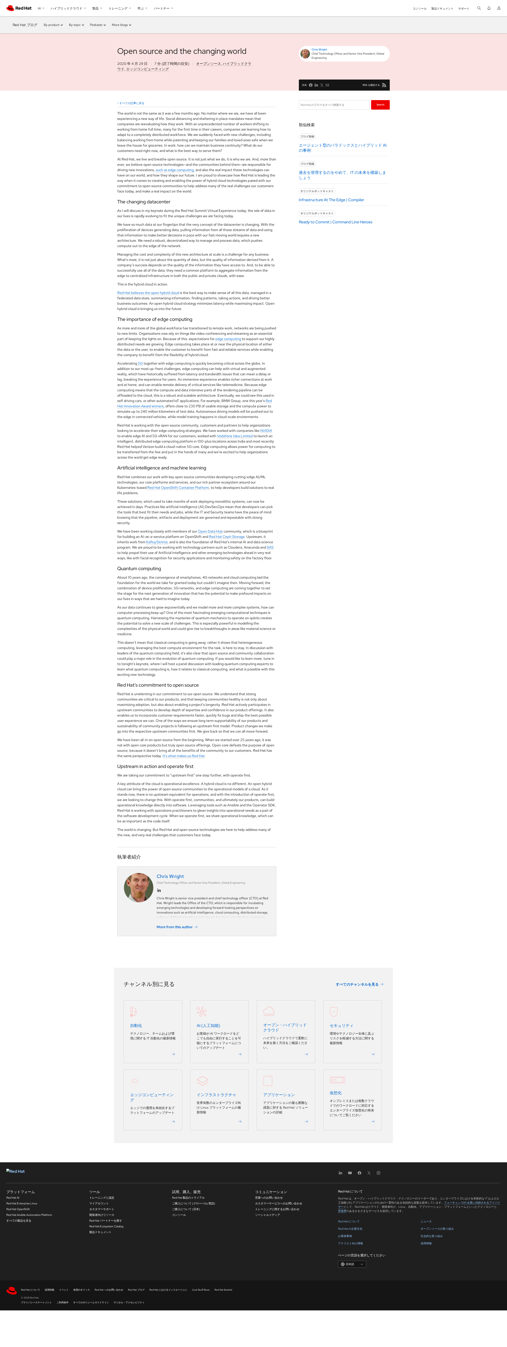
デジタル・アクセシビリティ (129, 1302)
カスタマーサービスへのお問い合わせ (278, 1203)
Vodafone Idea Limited (235, 436)
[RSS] (384, 85)
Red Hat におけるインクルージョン (168, 1289)
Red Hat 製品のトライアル (188, 1197)
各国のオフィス (81, 1289)
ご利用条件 (63, 1302)
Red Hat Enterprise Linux (21, 1203)
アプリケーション (279, 1095)
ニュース (426, 1221)
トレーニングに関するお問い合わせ (277, 1209)
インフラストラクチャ (216, 1095)
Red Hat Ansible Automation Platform (29, 1215)
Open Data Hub (210, 531)
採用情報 (426, 1243)
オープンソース (208, 63)
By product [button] (51, 25)
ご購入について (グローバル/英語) (193, 1203)
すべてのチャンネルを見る (357, 984)
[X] (369, 1174)
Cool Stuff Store (201, 1289)
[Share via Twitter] (321, 85)
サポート (463, 8)
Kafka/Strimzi (157, 542)
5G (140, 363)
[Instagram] (378, 1174)
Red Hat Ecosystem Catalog (106, 1226)
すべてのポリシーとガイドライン (91, 1302)
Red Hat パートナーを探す (105, 1220)
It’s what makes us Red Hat (184, 756)
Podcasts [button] (96, 25)
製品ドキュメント (442, 8)
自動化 (136, 1025)
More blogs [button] (120, 25)
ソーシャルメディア (267, 1215)
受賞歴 (342, 1211)
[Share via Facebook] (310, 85)
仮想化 (336, 1093)
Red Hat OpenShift (18, 1209)
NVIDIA (266, 430)
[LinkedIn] (340, 1174)
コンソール (420, 8)
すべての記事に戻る (131, 103)
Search (380, 104)
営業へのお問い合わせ (269, 1197)
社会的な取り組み (432, 1236)
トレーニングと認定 (101, 1197)
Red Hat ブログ (25, 25)
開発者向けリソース (101, 1215)
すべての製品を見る (18, 1220)
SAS (270, 547)
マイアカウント (99, 1203)
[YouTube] (350, 1174)
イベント (64, 1289)
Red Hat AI (12, 1197)
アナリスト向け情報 (350, 1243)
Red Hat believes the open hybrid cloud (148, 292)
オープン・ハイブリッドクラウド (285, 1028)
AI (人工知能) (208, 1025)
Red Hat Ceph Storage (227, 536)
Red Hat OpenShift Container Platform (178, 487)
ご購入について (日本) (186, 1209)
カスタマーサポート (101, 1209)
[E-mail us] (327, 85)
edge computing (228, 339)
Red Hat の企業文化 (350, 1228)
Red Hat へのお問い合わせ (109, 1289)
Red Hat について (349, 1221)
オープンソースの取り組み (437, 1228)
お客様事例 (345, 1236)
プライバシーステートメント (36, 1302)
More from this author (175, 927)
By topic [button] (75, 25)
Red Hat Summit (223, 1289)
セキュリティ (342, 1025)
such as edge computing (175, 170)
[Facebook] (359, 1174)
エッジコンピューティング (147, 69)
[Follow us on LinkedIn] (159, 890)
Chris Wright (319, 49)
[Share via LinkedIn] (316, 85)
